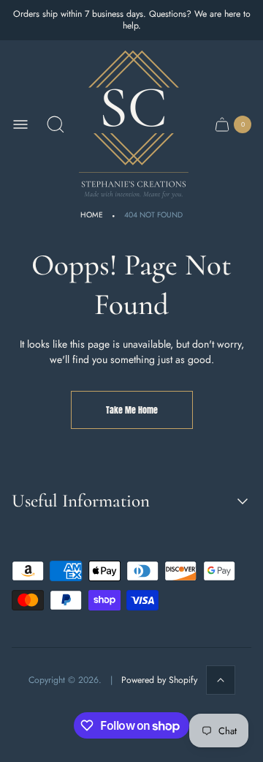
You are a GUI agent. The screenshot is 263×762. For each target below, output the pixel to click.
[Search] (55, 124)
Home (91, 214)
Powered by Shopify (159, 680)
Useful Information (81, 501)
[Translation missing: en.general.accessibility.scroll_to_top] (220, 680)
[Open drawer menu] (20, 124)
